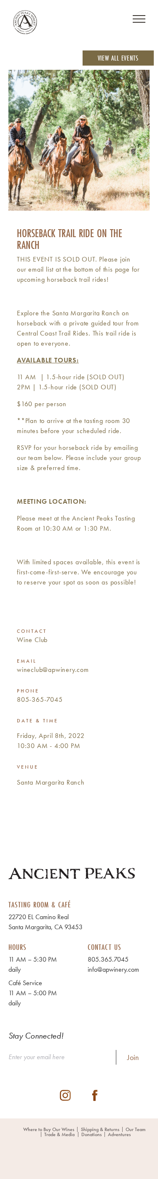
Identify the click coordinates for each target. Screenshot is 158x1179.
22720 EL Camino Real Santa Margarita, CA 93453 (45, 921)
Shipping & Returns (100, 1129)
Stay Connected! (36, 1035)
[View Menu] (139, 18)
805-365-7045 (40, 699)
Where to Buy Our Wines (48, 1129)
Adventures (119, 1134)
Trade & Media (59, 1134)
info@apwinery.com (113, 969)
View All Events (118, 58)
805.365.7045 (108, 959)
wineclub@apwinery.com (53, 669)
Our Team (135, 1129)
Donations (91, 1134)
